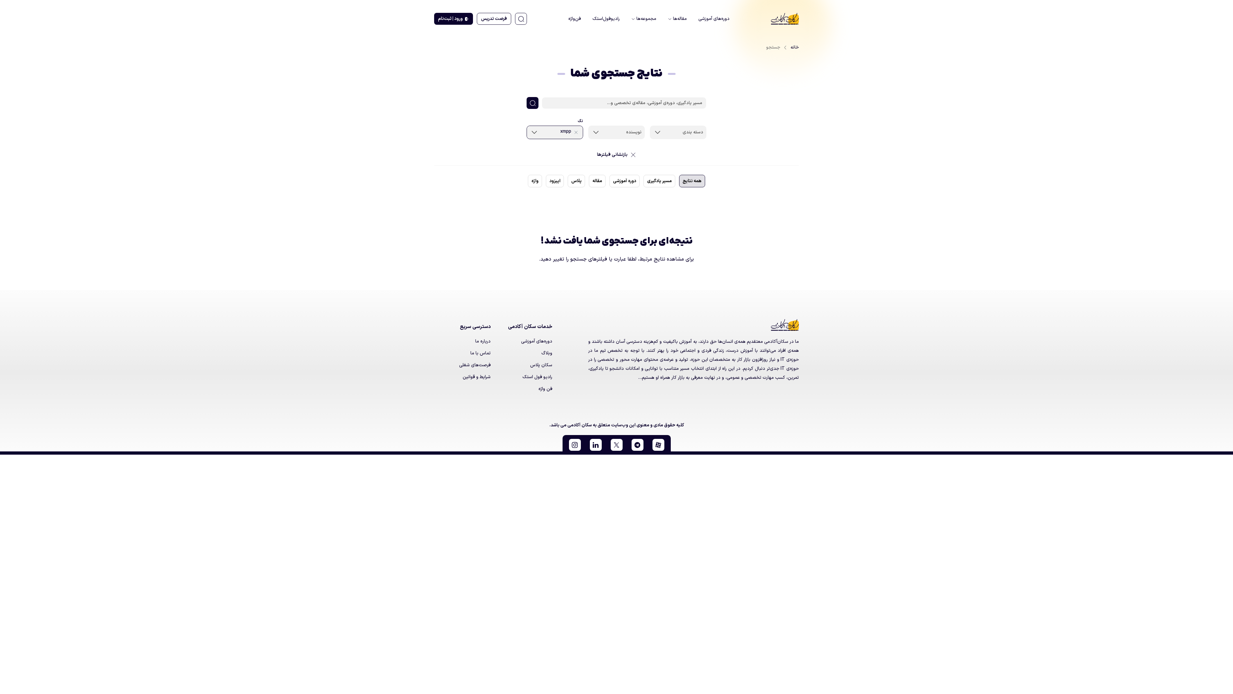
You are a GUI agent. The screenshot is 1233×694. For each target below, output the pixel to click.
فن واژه (545, 389)
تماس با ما (480, 353)
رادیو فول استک (537, 377)
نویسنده (634, 132)
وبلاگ (546, 353)
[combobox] (678, 132)
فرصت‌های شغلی (475, 365)
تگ (580, 121)
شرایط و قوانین (477, 377)
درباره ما (483, 341)
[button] (658, 445)
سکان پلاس (541, 365)
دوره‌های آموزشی (536, 341)
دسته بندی (693, 132)
